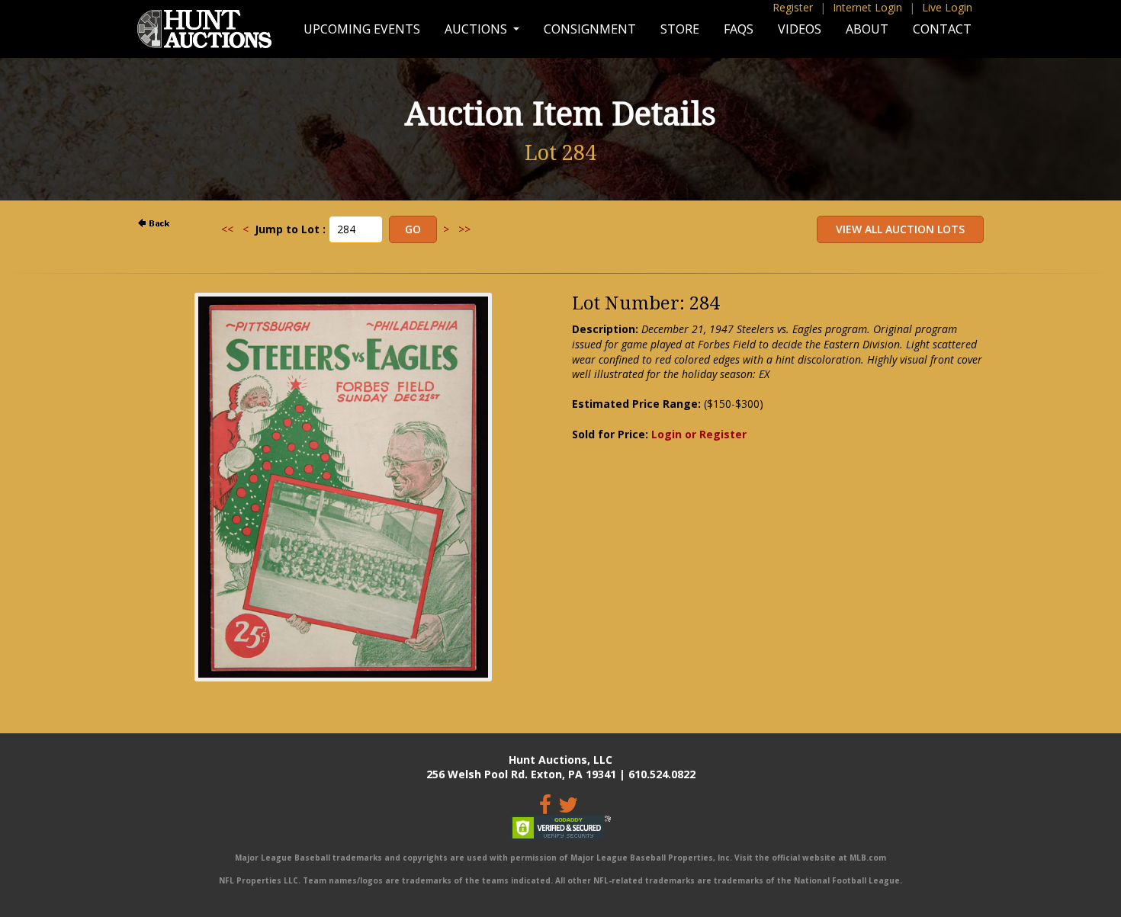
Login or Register (699, 434)
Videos (799, 29)
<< (227, 229)
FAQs (738, 29)
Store (679, 29)
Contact (942, 29)
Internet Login (867, 7)
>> (464, 229)
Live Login (947, 7)
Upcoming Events (362, 29)
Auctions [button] (477, 29)
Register (792, 7)
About (867, 29)
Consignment (590, 29)
